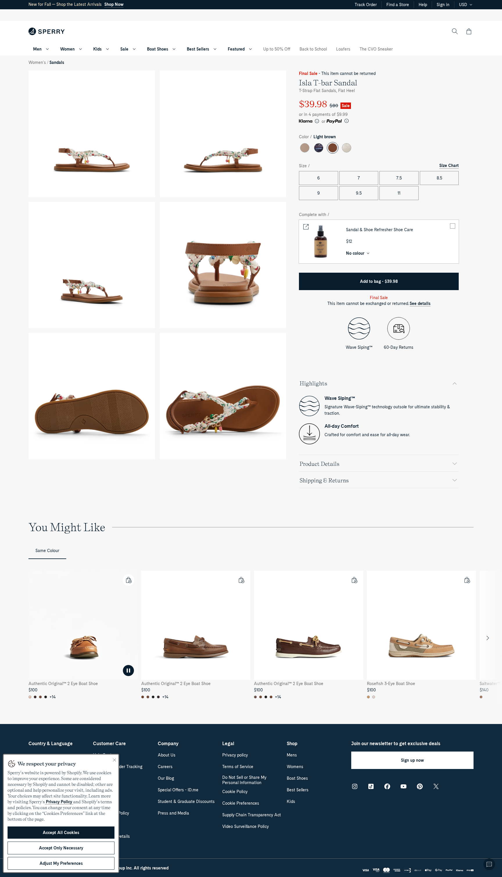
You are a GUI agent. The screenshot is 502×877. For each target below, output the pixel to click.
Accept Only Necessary (61, 848)
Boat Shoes (157, 49)
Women (67, 49)
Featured (236, 49)
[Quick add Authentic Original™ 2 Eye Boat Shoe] (128, 580)
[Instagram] (354, 786)
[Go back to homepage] (46, 31)
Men (37, 49)
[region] (251, 638)
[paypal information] (346, 120)
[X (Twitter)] (436, 786)
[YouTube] (403, 786)
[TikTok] (370, 786)
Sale (124, 49)
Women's (37, 62)
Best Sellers (198, 49)
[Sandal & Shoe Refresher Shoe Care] (321, 241)
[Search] (455, 31)
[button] (469, 31)
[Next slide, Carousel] (487, 638)
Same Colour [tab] (47, 550)
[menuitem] (47, 49)
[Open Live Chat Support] (489, 864)
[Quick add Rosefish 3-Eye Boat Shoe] (467, 580)
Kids (97, 49)
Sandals (56, 62)
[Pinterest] (419, 786)
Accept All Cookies (61, 832)
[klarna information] (316, 121)
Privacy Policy (59, 801)
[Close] (114, 759)
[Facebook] (387, 786)
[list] (251, 638)
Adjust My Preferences (61, 863)
